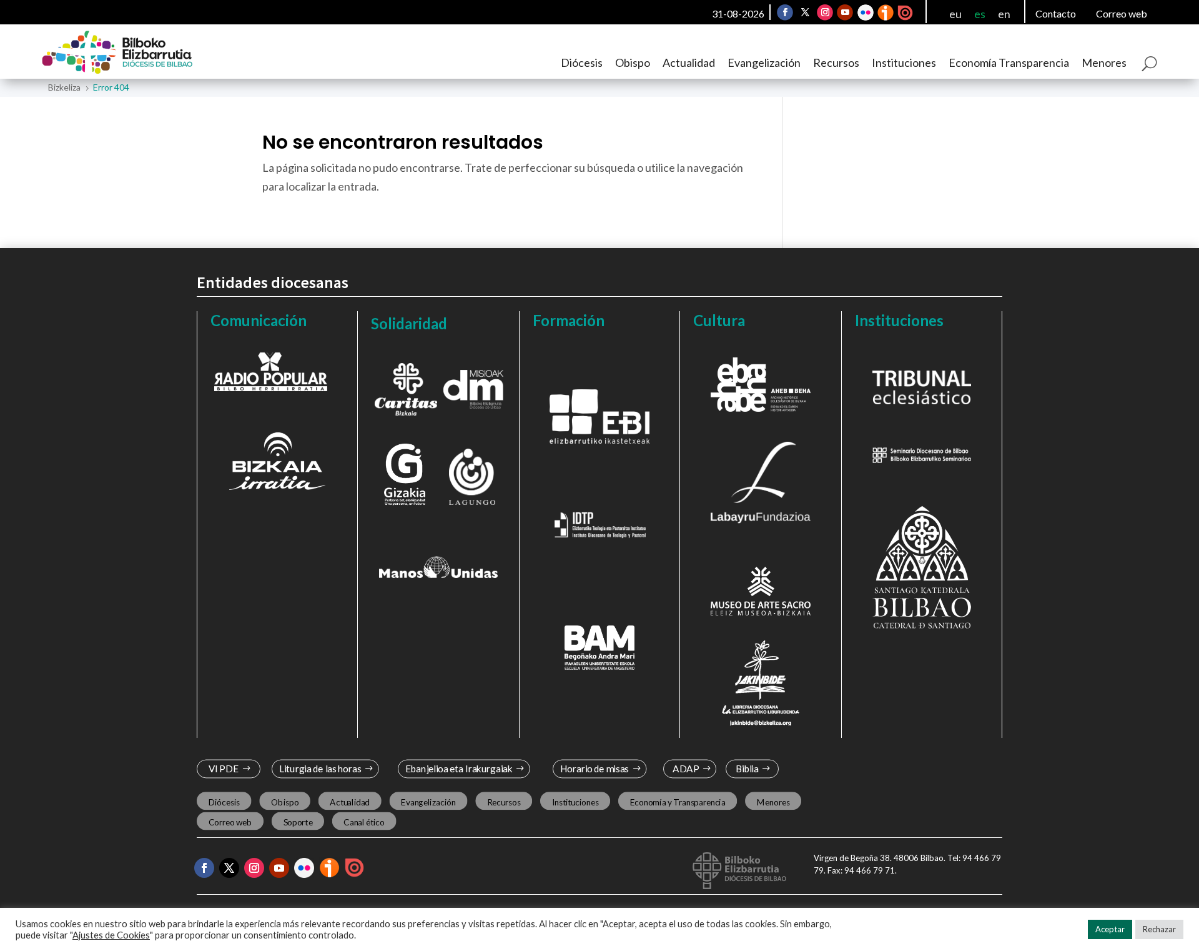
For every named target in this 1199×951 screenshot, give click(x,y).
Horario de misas (594, 769)
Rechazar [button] (1159, 929)
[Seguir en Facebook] (785, 12)
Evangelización (764, 62)
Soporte (298, 822)
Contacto (1055, 13)
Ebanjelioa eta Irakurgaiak (458, 769)
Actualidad (689, 62)
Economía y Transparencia (678, 802)
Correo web (1121, 13)
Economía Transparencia (1009, 62)
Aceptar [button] (1110, 929)
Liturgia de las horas (320, 769)
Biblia (747, 769)
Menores (1104, 62)
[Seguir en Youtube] (845, 12)
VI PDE (224, 769)
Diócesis (582, 62)
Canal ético (363, 822)
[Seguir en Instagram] (825, 12)
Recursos (836, 62)
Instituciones (904, 62)
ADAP (686, 769)
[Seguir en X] (805, 12)
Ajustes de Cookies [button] (111, 935)
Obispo (632, 62)
